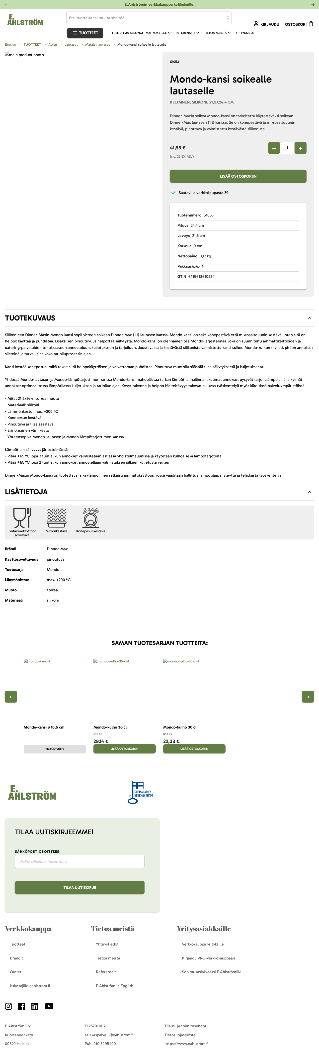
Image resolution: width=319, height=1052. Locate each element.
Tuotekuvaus (30, 318)
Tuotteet (88, 32)
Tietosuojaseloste (180, 1035)
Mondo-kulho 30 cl (179, 727)
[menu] (185, 32)
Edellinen (11, 697)
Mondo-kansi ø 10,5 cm (44, 727)
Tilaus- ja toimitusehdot (185, 1026)
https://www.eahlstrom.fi (186, 1043)
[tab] (159, 318)
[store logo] (31, 800)
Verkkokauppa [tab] (28, 928)
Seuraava (308, 697)
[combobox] (149, 17)
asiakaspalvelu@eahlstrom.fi (109, 1035)
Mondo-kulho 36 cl (110, 727)
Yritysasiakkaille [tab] (204, 928)
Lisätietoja (26, 491)
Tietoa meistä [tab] (112, 928)
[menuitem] (142, 32)
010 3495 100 (104, 1043)
